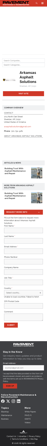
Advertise (22, 436)
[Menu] (42, 3)
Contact (8, 113)
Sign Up (10, 386)
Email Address (11, 247)
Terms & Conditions (20, 439)
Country (8, 288)
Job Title (8, 278)
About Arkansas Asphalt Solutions (23, 136)
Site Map (34, 439)
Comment (8, 312)
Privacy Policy (34, 436)
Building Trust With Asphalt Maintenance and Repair (15, 171)
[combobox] (23, 60)
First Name (9, 226)
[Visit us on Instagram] (13, 401)
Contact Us (11, 436)
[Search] (36, 3)
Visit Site (24, 94)
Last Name (9, 236)
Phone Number (10, 257)
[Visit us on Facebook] (3, 401)
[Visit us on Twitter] (8, 401)
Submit (11, 325)
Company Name (11, 267)
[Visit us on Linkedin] (18, 401)
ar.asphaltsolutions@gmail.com (17, 127)
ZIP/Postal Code (11, 301)
